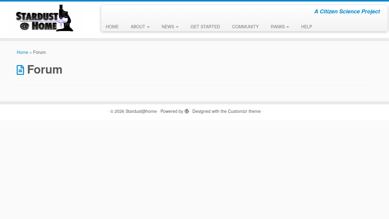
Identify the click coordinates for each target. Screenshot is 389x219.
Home (22, 52)
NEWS (168, 26)
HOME (112, 26)
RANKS (278, 26)
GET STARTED (205, 26)
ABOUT (138, 26)
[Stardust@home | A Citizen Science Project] (45, 20)
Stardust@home (141, 111)
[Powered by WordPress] (186, 110)
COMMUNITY (245, 26)
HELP (306, 26)
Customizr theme (244, 111)
